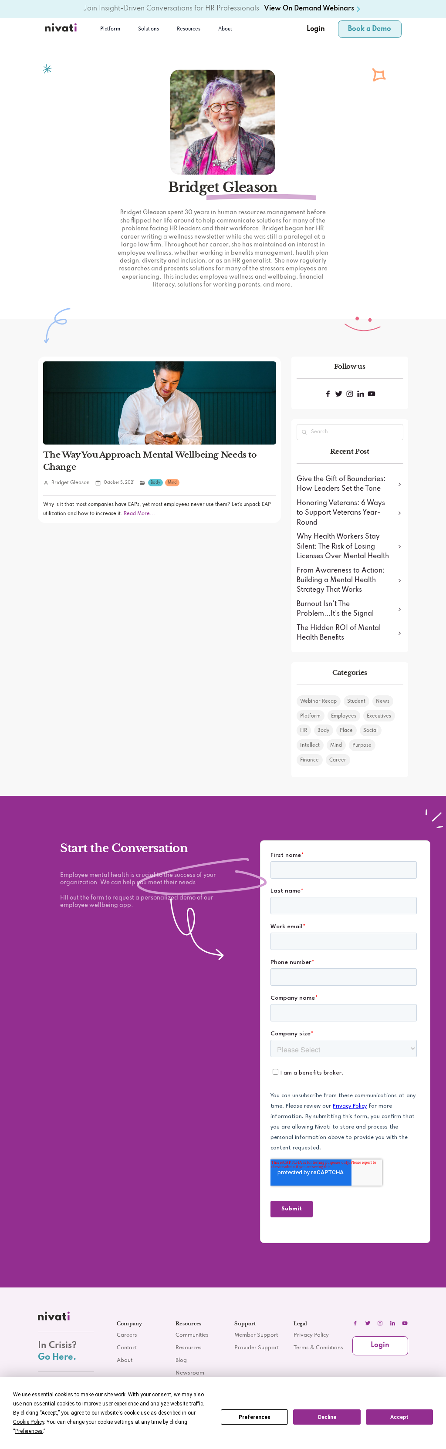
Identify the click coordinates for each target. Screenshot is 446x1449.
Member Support (256, 1335)
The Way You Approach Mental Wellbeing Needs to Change (150, 460)
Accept (399, 1417)
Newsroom (190, 1373)
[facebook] (355, 1323)
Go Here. (57, 1357)
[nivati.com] (55, 1317)
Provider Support (256, 1348)
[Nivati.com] (62, 29)
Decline (327, 1417)
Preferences (254, 1417)
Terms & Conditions (318, 1348)
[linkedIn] (392, 1323)
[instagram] (380, 1323)
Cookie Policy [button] (28, 1422)
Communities (192, 1335)
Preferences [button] (29, 1431)
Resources (189, 1348)
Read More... (138, 513)
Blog (181, 1360)
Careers (127, 1335)
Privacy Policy (311, 1335)
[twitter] (368, 1323)
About (225, 29)
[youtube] (405, 1323)
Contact (127, 1348)
